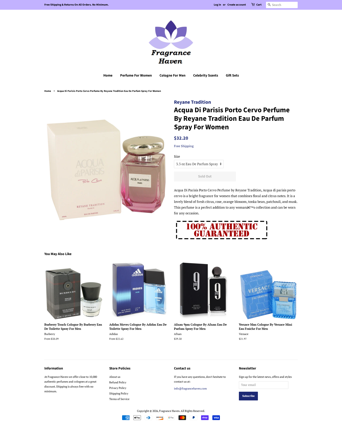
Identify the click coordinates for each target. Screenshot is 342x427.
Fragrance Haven (169, 411)
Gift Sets (232, 75)
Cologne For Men (172, 75)
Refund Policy (117, 382)
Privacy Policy (117, 388)
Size (177, 156)
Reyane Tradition (192, 102)
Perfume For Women (136, 75)
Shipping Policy (118, 393)
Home (107, 75)
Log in (217, 5)
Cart (258, 5)
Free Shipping (184, 146)
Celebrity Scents (205, 75)
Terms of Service (119, 399)
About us (114, 377)
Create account (236, 5)
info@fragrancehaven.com (190, 388)
